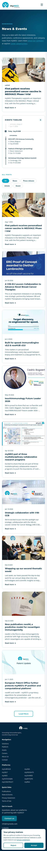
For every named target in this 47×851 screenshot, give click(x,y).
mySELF (5, 772)
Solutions (5, 744)
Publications (6, 791)
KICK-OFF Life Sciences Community (21, 139)
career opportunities (19, 43)
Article (7, 186)
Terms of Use (6, 801)
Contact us (9, 818)
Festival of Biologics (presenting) (20, 149)
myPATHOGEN (7, 779)
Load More (23, 714)
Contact (5, 760)
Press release (28, 181)
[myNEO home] (11, 5)
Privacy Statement (8, 798)
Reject (13, 845)
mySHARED (28, 775)
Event (18, 186)
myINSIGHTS (29, 772)
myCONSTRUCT (7, 782)
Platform (5, 747)
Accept (34, 845)
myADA (27, 769)
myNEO (4, 775)
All (5, 181)
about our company (36, 41)
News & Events (7, 795)
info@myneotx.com (9, 824)
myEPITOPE (28, 779)
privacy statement (23, 840)
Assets (4, 750)
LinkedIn (5, 828)
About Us (5, 756)
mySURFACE (6, 769)
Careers (4, 753)
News (15, 181)
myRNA (27, 782)
